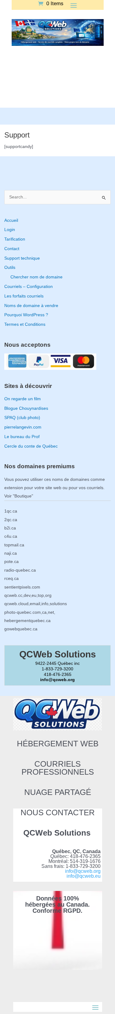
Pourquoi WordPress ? (26, 315)
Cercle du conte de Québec (31, 446)
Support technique (22, 258)
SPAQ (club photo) (22, 417)
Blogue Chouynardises (26, 408)
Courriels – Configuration (28, 286)
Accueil (11, 220)
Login (9, 229)
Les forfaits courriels (24, 296)
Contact (11, 248)
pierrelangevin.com (22, 427)
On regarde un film (22, 399)
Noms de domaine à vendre (31, 305)
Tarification (14, 239)
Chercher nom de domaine (36, 277)
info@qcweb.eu (84, 876)
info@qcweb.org (83, 871)
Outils (9, 267)
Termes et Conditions (24, 324)
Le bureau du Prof (22, 436)
